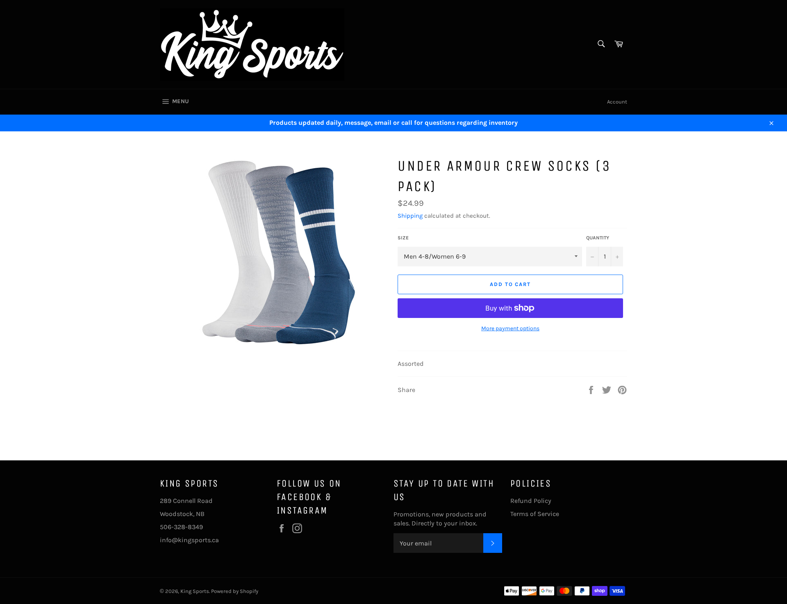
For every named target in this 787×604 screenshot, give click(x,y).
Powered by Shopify (234, 591)
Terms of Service (534, 514)
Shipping (410, 215)
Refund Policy (530, 501)
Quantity (597, 238)
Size (403, 238)
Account (617, 102)
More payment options (510, 328)
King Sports (194, 591)
